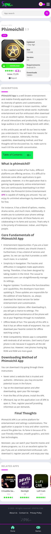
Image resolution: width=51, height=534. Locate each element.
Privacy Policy (36, 513)
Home (4, 25)
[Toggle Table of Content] (27, 155)
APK (10, 25)
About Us (13, 513)
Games (38, 531)
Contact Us (23, 513)
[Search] (47, 13)
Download (15, 66)
